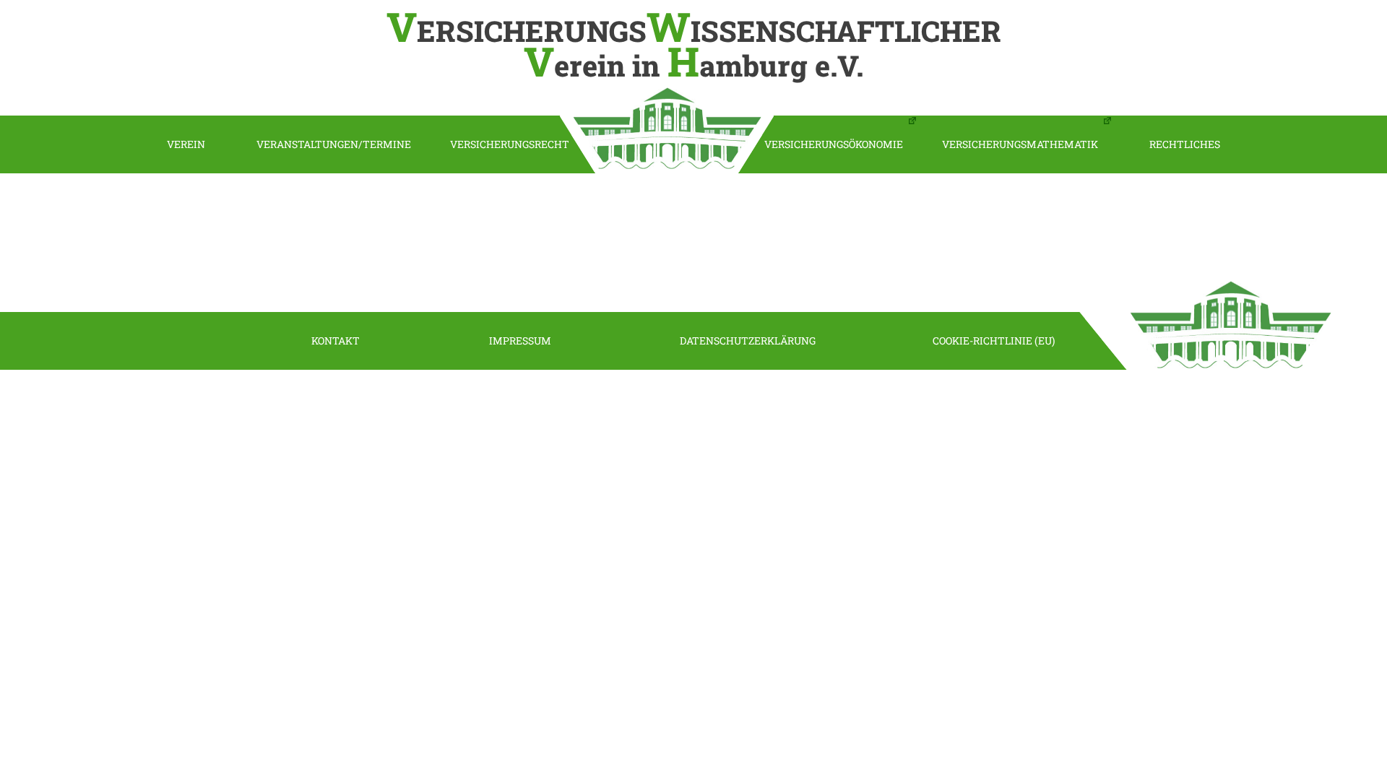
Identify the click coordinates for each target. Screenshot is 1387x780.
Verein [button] (186, 144)
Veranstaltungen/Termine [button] (333, 144)
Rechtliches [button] (1184, 144)
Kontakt (335, 340)
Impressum (520, 340)
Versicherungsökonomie (833, 144)
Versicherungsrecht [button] (509, 144)
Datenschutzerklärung (748, 340)
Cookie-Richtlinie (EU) (994, 340)
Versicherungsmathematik (1020, 144)
